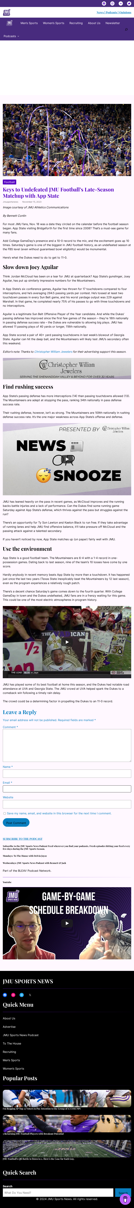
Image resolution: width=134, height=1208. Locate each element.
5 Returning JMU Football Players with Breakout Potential (33, 1133)
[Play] (67, 459)
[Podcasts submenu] (18, 36)
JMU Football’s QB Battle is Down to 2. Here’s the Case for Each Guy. (39, 1158)
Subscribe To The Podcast (22, 838)
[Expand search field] (126, 29)
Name (8, 766)
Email (7, 782)
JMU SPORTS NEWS (28, 981)
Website (8, 797)
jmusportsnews (10, 201)
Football (9, 182)
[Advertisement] (67, 69)
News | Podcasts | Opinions (114, 12)
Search (7, 1186)
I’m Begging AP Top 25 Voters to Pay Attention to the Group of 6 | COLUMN (42, 1108)
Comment (10, 727)
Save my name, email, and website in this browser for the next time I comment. (59, 813)
